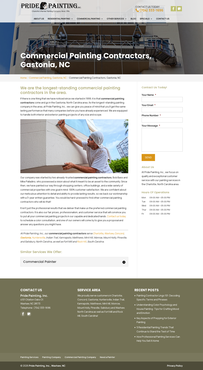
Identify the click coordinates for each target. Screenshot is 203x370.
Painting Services (29, 357)
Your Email (148, 105)
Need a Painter (107, 357)
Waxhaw (108, 233)
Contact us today (116, 216)
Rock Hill (81, 241)
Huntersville (38, 237)
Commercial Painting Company (80, 357)
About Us (39, 19)
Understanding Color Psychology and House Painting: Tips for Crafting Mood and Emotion (158, 308)
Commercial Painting (88, 19)
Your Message (151, 125)
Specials (145, 19)
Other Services (115, 19)
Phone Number (151, 115)
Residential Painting (59, 19)
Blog (133, 19)
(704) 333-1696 (149, 8)
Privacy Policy (175, 365)
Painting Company (51, 357)
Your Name (149, 94)
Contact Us (162, 19)
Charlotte (98, 233)
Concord (119, 233)
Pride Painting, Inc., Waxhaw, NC (47, 365)
